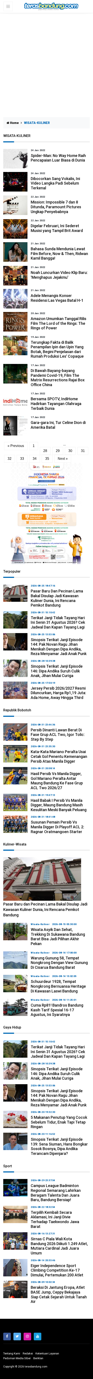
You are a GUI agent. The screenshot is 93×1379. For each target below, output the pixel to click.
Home (14, 123)
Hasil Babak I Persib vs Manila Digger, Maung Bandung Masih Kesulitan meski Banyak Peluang (59, 805)
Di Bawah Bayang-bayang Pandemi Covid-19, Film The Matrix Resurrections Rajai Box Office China (58, 377)
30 (70, 451)
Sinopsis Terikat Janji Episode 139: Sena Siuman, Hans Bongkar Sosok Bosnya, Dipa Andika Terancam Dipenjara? (59, 1146)
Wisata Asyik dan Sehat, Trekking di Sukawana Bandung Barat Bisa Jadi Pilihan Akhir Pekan (58, 936)
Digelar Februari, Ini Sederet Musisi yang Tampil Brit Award (57, 228)
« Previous (16, 446)
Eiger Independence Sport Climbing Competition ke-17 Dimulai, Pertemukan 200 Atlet (57, 1270)
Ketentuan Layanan (47, 1353)
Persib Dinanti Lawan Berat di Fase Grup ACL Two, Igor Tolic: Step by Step (58, 735)
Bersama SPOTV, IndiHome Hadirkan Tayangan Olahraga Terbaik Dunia (56, 403)
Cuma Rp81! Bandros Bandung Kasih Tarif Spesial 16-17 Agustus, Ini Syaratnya (57, 1010)
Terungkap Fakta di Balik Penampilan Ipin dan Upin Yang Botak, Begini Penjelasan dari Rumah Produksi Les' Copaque (57, 349)
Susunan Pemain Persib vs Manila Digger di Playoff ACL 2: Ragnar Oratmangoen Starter (57, 827)
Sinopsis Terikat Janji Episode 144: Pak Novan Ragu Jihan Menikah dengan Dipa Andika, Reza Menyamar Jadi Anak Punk (59, 646)
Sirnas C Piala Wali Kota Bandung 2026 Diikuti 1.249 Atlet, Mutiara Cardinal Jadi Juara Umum (59, 1246)
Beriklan (38, 1358)
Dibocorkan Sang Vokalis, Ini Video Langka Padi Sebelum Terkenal (55, 183)
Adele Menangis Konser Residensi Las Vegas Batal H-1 (57, 298)
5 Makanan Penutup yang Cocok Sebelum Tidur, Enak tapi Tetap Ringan (59, 1122)
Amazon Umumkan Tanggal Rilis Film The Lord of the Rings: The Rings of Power (58, 323)
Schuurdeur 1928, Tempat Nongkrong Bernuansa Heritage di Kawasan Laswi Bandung (58, 986)
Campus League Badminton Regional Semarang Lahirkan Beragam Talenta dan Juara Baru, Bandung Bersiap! (56, 1192)
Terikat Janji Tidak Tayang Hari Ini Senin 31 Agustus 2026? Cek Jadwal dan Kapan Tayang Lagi (58, 622)
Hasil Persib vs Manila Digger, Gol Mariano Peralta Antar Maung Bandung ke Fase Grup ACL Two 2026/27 (57, 780)
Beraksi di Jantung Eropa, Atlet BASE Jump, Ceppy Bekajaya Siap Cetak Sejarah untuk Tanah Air (59, 1294)
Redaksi (28, 1353)
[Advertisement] (46, 61)
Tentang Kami (11, 1353)
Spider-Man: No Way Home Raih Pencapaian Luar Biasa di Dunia (58, 158)
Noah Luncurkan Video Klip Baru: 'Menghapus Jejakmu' (59, 275)
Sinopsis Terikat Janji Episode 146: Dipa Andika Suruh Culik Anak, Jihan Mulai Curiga (57, 671)
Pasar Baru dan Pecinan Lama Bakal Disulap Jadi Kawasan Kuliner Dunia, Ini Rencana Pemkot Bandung (57, 598)
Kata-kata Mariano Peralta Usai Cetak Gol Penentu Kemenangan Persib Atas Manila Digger (59, 756)
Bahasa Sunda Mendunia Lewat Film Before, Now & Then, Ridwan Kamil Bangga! (59, 253)
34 (35, 458)
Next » (63, 458)
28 (45, 451)
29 (58, 451)
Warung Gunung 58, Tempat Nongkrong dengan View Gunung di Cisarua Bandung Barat (59, 963)
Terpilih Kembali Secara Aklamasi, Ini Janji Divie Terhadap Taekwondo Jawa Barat (55, 1219)
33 (22, 458)
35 (47, 458)
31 (83, 451)
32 (9, 458)
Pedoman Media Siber (17, 1358)
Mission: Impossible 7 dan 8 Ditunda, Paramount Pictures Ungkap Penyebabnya (56, 207)
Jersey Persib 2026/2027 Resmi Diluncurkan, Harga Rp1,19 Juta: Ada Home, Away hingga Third (58, 693)
